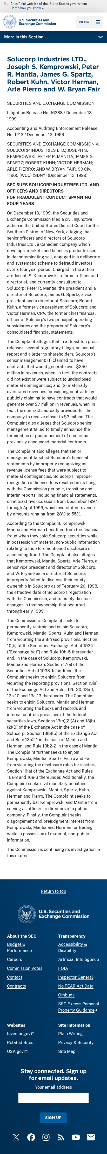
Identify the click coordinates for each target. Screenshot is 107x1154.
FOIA (63, 968)
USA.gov (15, 1051)
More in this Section (23, 36)
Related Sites (20, 1042)
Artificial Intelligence (78, 959)
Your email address (53, 1087)
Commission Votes (24, 968)
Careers (14, 959)
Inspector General (75, 977)
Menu (84, 22)
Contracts (16, 986)
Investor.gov (18, 1033)
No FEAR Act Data (75, 986)
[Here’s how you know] (53, 6)
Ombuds (66, 995)
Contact (14, 977)
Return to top (53, 891)
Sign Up (53, 1117)
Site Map (67, 1051)
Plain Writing (70, 1033)
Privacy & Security (76, 1042)
